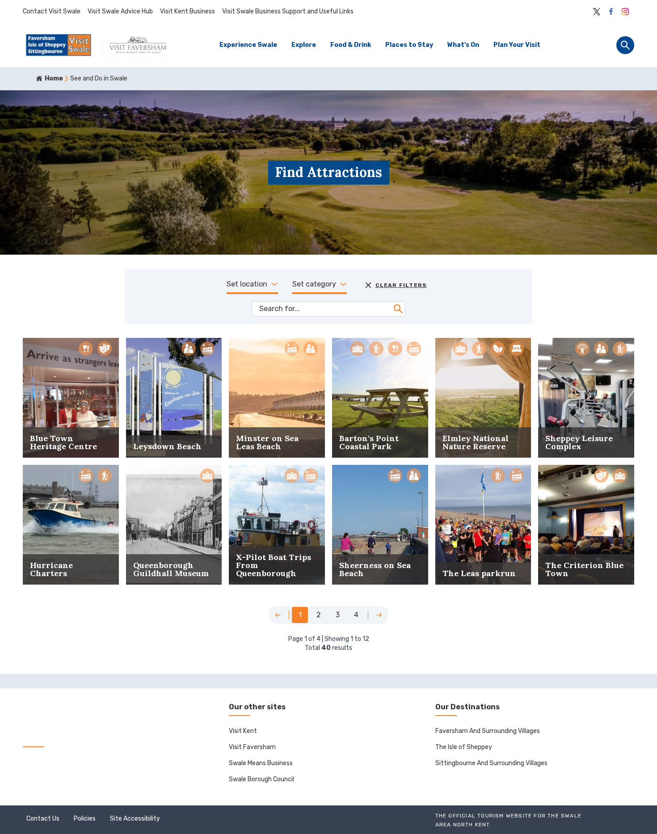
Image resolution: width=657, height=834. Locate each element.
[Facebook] (611, 11)
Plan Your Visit (516, 45)
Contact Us (42, 818)
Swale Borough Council (261, 779)
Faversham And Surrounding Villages (487, 731)
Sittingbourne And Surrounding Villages (491, 763)
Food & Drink (350, 45)
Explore (303, 45)
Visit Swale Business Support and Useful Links (288, 11)
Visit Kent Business (187, 11)
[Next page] (379, 615)
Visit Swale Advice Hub (120, 11)
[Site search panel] (625, 45)
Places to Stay (409, 45)
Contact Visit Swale (51, 11)
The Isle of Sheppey (463, 747)
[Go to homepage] (96, 45)
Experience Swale (248, 45)
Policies (85, 818)
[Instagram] (625, 11)
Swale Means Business (261, 763)
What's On (463, 45)
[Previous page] (278, 615)
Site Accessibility (135, 818)
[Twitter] (597, 11)
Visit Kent (243, 731)
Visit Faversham (252, 747)
